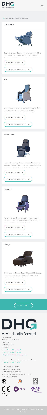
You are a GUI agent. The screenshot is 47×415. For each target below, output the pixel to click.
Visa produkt (13, 63)
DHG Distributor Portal (10, 367)
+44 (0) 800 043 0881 (12, 350)
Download (22, 306)
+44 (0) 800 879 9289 (12, 362)
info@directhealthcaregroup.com (14, 355)
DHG (3, 18)
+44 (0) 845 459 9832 (12, 352)
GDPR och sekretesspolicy (12, 372)
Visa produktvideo (16, 69)
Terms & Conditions (9, 377)
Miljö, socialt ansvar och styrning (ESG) (17, 374)
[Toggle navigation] (42, 6)
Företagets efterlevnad (11, 369)
